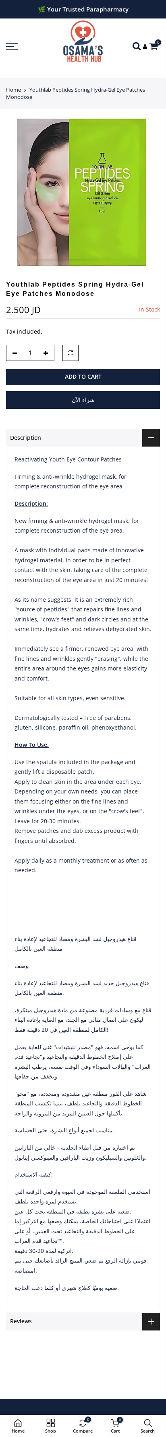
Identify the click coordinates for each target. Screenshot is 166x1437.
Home (13, 89)
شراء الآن (83, 400)
